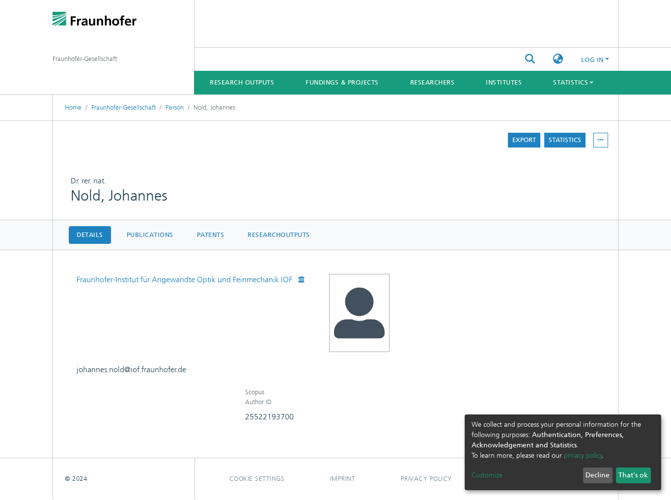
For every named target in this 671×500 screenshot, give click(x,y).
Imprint (343, 478)
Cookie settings (257, 478)
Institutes (504, 82)
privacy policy (583, 455)
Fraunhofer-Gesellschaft (123, 107)
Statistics (565, 140)
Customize (487, 475)
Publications (150, 234)
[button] (558, 59)
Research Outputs (242, 82)
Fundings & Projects (342, 82)
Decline (598, 475)
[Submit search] (530, 59)
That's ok (633, 475)
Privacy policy (426, 478)
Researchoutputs (279, 234)
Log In (592, 59)
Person (175, 107)
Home (73, 107)
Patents (210, 234)
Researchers (432, 82)
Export (524, 140)
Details (90, 234)
